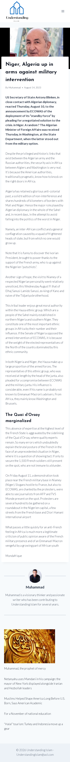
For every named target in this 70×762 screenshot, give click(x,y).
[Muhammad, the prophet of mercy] (35, 646)
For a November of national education (27, 713)
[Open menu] (63, 11)
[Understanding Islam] (17, 11)
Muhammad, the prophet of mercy (25, 668)
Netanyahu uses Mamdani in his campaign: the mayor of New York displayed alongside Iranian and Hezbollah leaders (33, 683)
